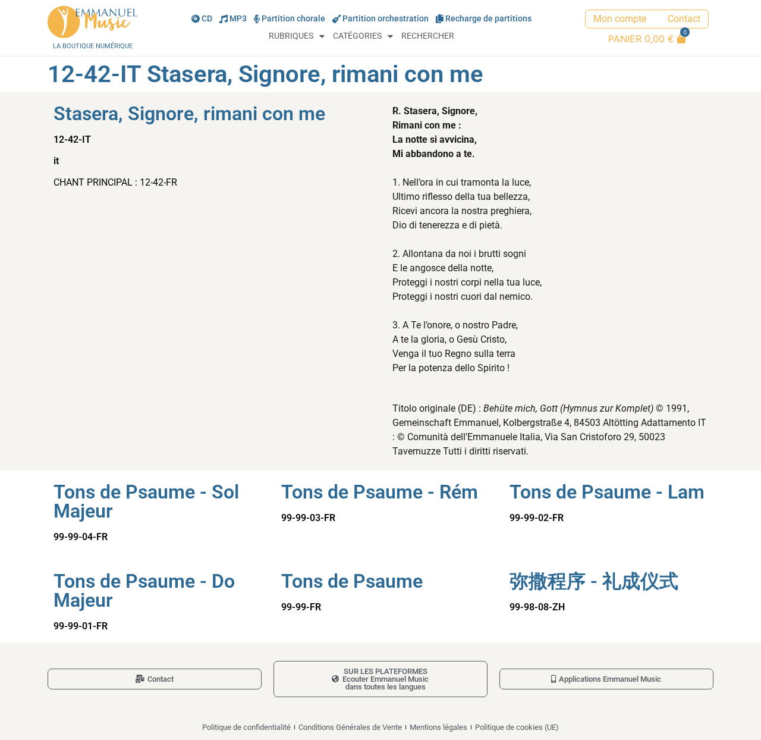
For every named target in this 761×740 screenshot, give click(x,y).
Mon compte (619, 18)
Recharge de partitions (488, 19)
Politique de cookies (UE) (517, 727)
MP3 (238, 19)
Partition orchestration (385, 19)
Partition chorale (293, 19)
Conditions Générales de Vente (350, 727)
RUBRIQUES (291, 36)
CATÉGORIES (357, 36)
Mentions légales (438, 727)
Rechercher (427, 36)
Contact (684, 18)
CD (207, 19)
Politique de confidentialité (246, 727)
